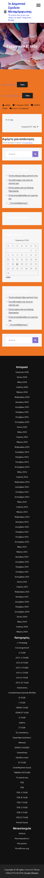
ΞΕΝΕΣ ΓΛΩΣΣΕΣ (22, 747)
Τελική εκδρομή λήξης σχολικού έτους (23, 175)
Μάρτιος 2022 (22, 552)
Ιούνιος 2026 (22, 377)
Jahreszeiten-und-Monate (11, 96)
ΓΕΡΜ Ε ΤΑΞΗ (22, 707)
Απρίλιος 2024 (22, 477)
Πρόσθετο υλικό (22, 757)
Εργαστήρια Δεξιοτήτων (22, 737)
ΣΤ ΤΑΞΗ (22, 762)
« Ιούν (8, 277)
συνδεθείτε (28, 142)
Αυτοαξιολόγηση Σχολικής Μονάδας (22, 692)
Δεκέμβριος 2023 (22, 487)
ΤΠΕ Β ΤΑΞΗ (22, 797)
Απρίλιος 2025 (22, 437)
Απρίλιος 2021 (22, 587)
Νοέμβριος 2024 (22, 457)
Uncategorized (22, 648)
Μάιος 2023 (22, 502)
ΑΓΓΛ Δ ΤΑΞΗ (22, 672)
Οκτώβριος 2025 (22, 417)
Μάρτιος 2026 (22, 392)
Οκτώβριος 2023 (22, 492)
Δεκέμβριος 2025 (22, 407)
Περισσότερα (22, 752)
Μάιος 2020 (22, 622)
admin (7, 105)
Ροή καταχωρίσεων (22, 838)
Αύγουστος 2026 (22, 372)
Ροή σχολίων (22, 843)
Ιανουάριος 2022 (22, 557)
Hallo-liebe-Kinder (9, 85)
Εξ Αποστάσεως (22, 732)
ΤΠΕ (22, 782)
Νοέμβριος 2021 (22, 567)
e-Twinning (22, 643)
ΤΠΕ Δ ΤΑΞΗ (22, 807)
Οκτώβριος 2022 (22, 537)
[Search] (35, 154)
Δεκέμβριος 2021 (22, 562)
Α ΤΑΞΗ (22, 653)
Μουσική (22, 742)
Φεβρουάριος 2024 (22, 482)
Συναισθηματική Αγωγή (22, 767)
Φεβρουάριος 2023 (22, 517)
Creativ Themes (31, 873)
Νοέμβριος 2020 (22, 607)
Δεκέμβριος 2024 (22, 452)
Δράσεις (22, 722)
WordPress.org (22, 848)
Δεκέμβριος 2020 (22, 602)
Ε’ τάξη (10, 120)
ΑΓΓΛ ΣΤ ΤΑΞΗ (22, 682)
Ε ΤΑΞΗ (22, 727)
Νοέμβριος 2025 (22, 412)
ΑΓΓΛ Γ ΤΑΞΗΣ (22, 667)
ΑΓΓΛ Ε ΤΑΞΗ (22, 677)
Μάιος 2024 (22, 472)
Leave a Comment (20, 108)
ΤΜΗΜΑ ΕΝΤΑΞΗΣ (22, 772)
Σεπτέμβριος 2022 (22, 542)
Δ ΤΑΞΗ (22, 717)
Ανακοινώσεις (22, 687)
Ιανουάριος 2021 (22, 597)
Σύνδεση (22, 833)
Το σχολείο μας (22, 777)
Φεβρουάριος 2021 (22, 592)
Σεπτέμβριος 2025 (22, 422)
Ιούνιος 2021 (22, 582)
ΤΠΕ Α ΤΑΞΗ (22, 792)
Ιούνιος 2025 (22, 427)
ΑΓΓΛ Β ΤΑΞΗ (22, 662)
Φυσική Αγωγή (22, 822)
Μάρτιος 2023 (22, 512)
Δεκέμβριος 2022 (22, 527)
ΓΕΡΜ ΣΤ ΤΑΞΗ (22, 712)
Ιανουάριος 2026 (22, 402)
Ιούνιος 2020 (22, 617)
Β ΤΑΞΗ (22, 697)
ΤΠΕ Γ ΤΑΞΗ (22, 802)
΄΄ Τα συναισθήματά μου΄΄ (18, 203)
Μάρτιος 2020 (22, 631)
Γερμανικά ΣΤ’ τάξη (28, 126)
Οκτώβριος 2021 (22, 572)
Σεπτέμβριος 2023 (22, 497)
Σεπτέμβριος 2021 (22, 577)
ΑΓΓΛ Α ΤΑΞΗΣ (22, 657)
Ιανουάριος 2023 (22, 522)
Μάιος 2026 (22, 382)
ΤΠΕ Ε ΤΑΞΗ (22, 812)
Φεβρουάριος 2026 (22, 397)
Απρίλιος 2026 (22, 387)
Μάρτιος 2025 (22, 442)
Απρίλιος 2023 (22, 507)
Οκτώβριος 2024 (22, 462)
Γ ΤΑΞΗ (22, 702)
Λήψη (22, 85)
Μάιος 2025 (22, 432)
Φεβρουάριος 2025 (22, 447)
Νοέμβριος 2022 (22, 532)
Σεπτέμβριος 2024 (22, 467)
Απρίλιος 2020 (22, 627)
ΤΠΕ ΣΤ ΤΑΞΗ (22, 817)
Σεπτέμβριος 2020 (22, 612)
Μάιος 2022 (22, 547)
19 (17, 264)
